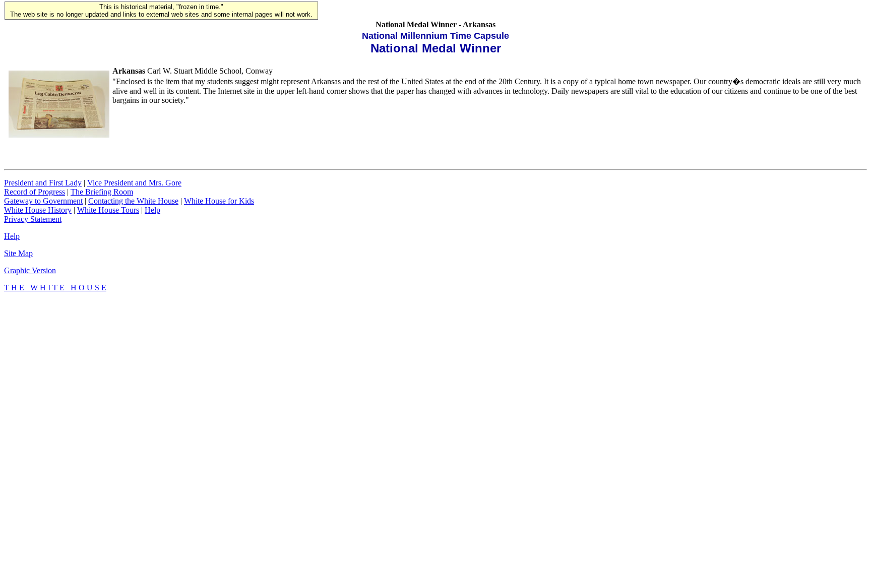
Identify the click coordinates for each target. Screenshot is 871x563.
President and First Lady (43, 182)
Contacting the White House (133, 201)
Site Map (18, 253)
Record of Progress (34, 191)
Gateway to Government (43, 201)
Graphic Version (30, 270)
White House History (38, 210)
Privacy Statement (32, 219)
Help (152, 210)
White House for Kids (219, 201)
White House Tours (108, 210)
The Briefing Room (102, 191)
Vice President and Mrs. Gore (134, 182)
